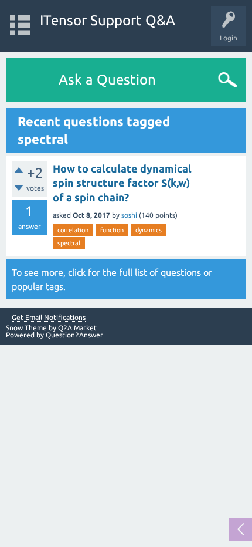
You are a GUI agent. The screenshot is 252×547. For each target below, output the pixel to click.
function (112, 230)
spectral (68, 243)
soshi (129, 215)
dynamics (148, 230)
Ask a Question (107, 79)
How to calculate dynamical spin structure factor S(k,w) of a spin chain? (122, 183)
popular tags (37, 286)
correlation (72, 230)
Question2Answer (74, 335)
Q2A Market (77, 328)
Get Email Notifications (49, 317)
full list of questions (160, 272)
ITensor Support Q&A (107, 20)
